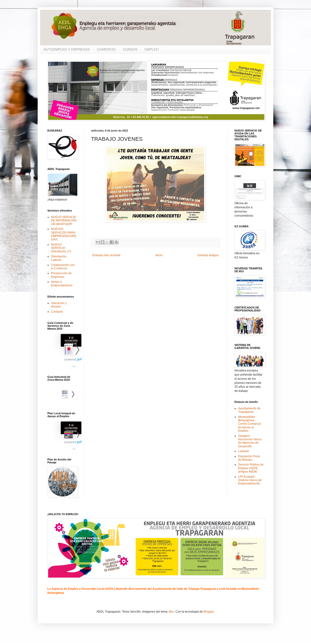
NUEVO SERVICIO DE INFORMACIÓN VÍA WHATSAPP (64, 220)
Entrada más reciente (106, 255)
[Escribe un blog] (102, 242)
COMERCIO (106, 49)
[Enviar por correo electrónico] (97, 242)
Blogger (209, 611)
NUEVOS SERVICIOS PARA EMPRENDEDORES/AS (63, 234)
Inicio (159, 255)
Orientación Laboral (58, 258)
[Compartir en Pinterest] (116, 242)
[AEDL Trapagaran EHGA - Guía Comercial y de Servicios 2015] (64, 350)
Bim (171, 611)
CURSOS (130, 49)
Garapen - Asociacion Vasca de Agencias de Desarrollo (249, 441)
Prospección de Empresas (61, 275)
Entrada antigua (208, 255)
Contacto (57, 311)
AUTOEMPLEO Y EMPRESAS (66, 49)
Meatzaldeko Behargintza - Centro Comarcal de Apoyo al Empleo (249, 424)
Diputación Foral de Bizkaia (249, 458)
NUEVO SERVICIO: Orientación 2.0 (61, 248)
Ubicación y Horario (59, 304)
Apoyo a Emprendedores (61, 283)
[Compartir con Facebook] (111, 242)
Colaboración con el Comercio (63, 266)
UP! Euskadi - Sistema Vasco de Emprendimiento (250, 480)
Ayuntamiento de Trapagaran (249, 410)
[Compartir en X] (107, 242)
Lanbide (243, 451)
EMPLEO (152, 49)
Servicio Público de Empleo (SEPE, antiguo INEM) (251, 468)
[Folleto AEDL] (64, 435)
